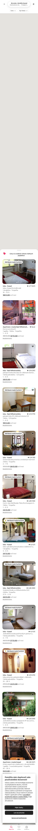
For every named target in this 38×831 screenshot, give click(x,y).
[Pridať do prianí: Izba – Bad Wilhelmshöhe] (32, 346)
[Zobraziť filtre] (34, 4)
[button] (6, 295)
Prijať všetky (19, 807)
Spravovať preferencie (19, 818)
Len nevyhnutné (19, 813)
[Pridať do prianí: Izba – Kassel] (32, 262)
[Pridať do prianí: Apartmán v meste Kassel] (32, 738)
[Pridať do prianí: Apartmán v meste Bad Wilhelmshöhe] (32, 302)
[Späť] (4, 4)
